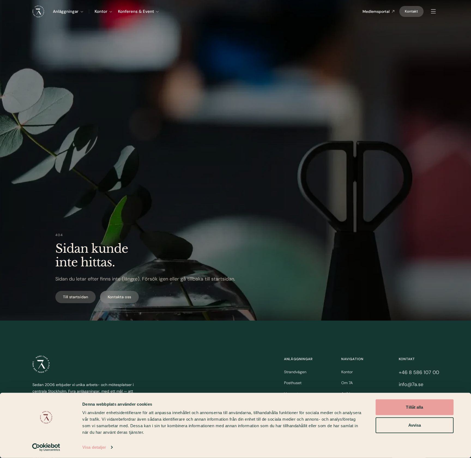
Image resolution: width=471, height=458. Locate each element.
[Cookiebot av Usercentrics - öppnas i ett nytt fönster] (46, 447)
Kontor (101, 11)
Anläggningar (65, 11)
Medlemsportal (376, 11)
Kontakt (411, 11)
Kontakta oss (119, 296)
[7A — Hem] (38, 11)
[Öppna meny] (433, 11)
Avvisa (414, 425)
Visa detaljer (94, 447)
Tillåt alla (414, 407)
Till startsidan (75, 296)
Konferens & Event (136, 11)
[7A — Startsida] (41, 364)
